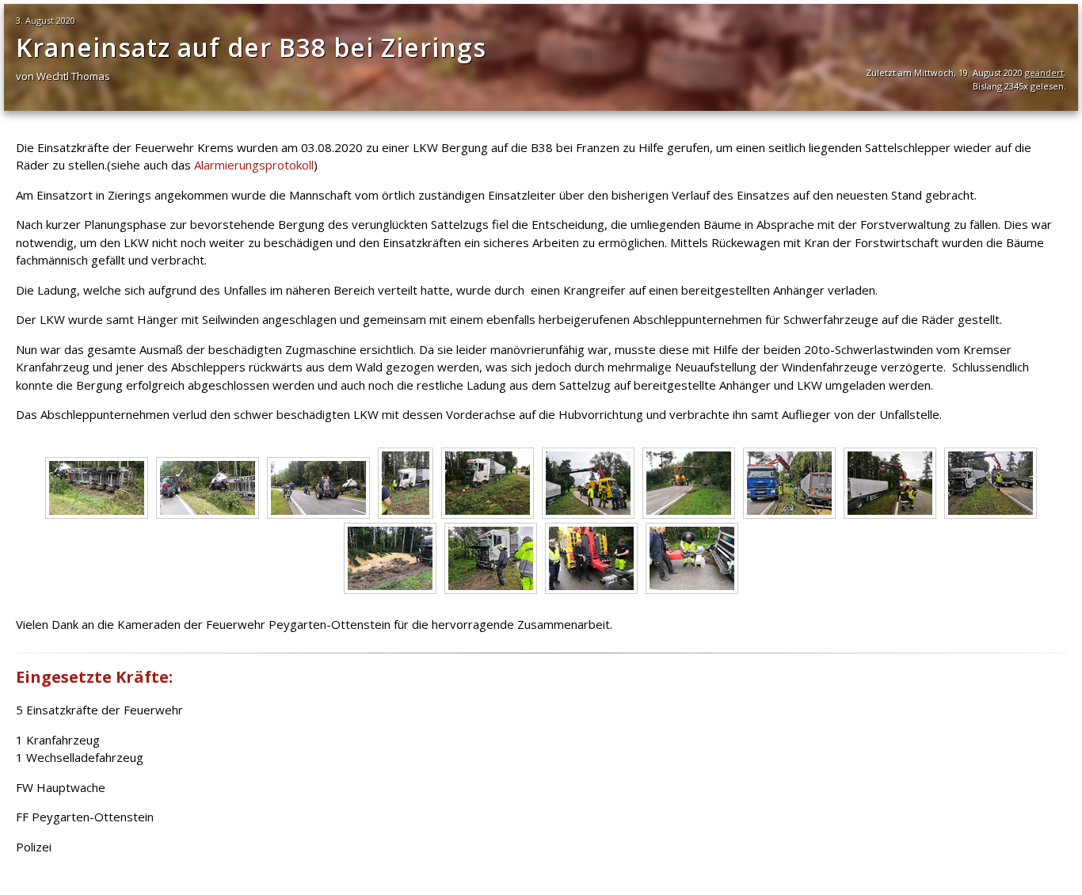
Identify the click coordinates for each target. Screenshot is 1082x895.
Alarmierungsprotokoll (254, 165)
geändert (1044, 72)
